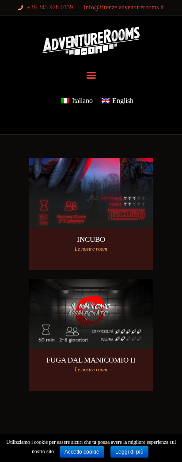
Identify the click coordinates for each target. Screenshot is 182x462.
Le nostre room (91, 249)
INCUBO (91, 239)
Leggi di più (129, 452)
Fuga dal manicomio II (91, 360)
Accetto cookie (81, 452)
